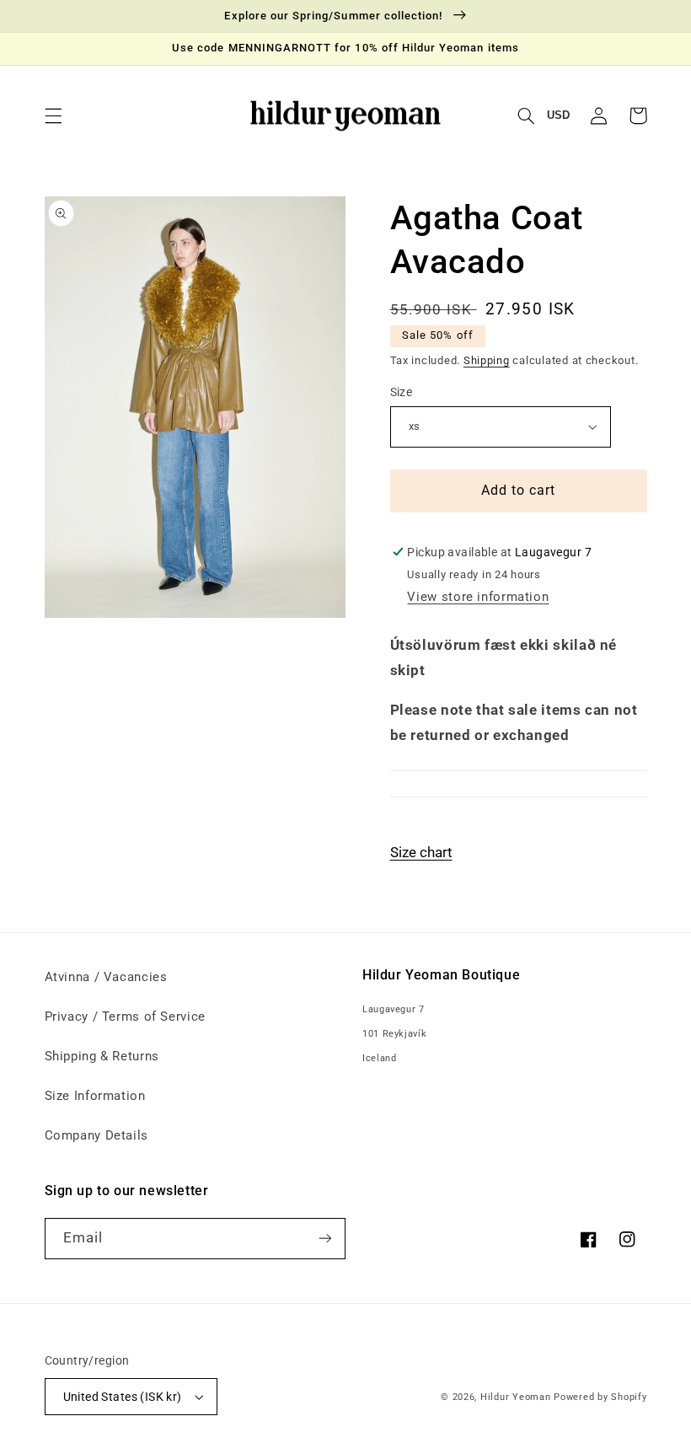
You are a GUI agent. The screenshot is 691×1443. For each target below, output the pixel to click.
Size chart (421, 852)
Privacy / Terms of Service (125, 1016)
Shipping (486, 360)
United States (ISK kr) (122, 1396)
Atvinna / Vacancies (106, 976)
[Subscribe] (325, 1238)
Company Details (96, 1135)
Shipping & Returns (102, 1056)
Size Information (95, 1095)
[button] (53, 115)
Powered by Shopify (600, 1397)
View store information (478, 596)
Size (401, 392)
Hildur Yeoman (515, 1397)
